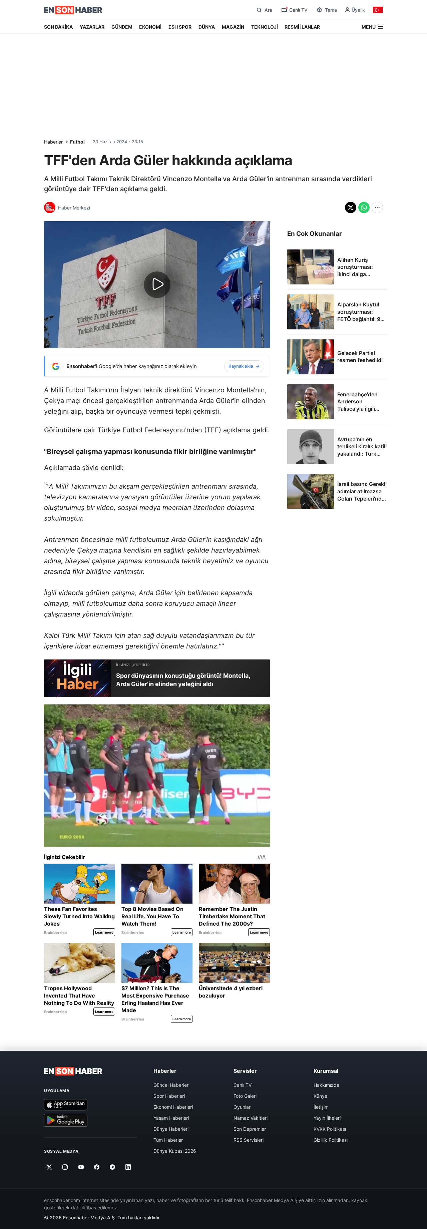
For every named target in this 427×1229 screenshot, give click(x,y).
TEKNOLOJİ (264, 27)
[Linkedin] (128, 1167)
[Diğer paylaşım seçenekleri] (377, 207)
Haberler (53, 142)
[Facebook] (96, 1167)
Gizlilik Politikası (331, 1140)
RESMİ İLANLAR (302, 27)
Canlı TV (243, 1085)
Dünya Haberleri (170, 1129)
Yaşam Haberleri (171, 1118)
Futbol (77, 142)
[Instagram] (65, 1167)
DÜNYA (206, 27)
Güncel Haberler (170, 1085)
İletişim (321, 1107)
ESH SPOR (179, 27)
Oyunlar (242, 1107)
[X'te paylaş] (350, 207)
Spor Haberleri (169, 1096)
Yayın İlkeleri (327, 1118)
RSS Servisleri (249, 1140)
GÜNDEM (121, 27)
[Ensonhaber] (73, 10)
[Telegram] (112, 1167)
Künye (320, 1096)
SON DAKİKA (58, 27)
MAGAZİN (233, 27)
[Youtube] (80, 1167)
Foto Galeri (245, 1096)
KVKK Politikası (330, 1129)
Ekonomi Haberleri (173, 1107)
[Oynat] (157, 284)
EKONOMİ (150, 27)
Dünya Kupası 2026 (174, 1151)
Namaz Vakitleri (251, 1118)
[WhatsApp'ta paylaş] (364, 207)
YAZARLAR (92, 27)
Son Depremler (250, 1129)
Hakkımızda (326, 1085)
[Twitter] (49, 1167)
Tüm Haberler (168, 1140)
